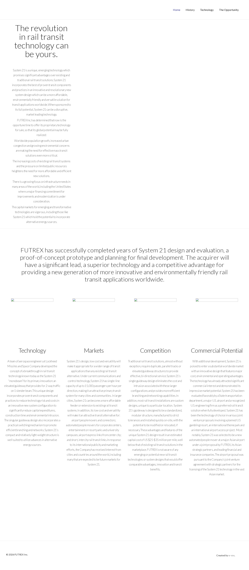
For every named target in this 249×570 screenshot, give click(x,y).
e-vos (232, 555)
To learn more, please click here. (124, 524)
